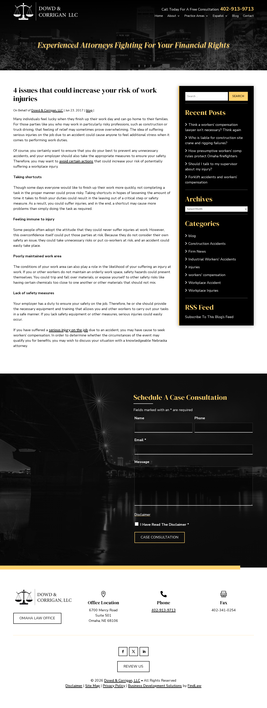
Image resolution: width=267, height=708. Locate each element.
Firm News (197, 251)
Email (140, 440)
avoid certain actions (76, 161)
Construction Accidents (207, 243)
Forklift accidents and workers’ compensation (211, 180)
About (171, 15)
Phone (199, 418)
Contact (248, 15)
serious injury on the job (68, 330)
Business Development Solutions (155, 685)
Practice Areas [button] (194, 15)
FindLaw (194, 685)
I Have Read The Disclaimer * (164, 524)
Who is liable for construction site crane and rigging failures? (214, 140)
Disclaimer (142, 514)
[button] (258, 699)
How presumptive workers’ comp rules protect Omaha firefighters (213, 153)
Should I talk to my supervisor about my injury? (211, 167)
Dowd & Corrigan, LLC (47, 110)
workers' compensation (206, 275)
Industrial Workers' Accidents (212, 259)
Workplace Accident (204, 282)
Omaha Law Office (37, 618)
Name (139, 418)
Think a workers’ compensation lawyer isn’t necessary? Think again (213, 127)
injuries (194, 267)
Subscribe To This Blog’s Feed (209, 317)
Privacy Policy (114, 685)
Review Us (133, 666)
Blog (235, 15)
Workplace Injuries (203, 290)
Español (218, 15)
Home (159, 15)
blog (89, 110)
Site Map (92, 685)
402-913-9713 (237, 9)
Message (141, 461)
